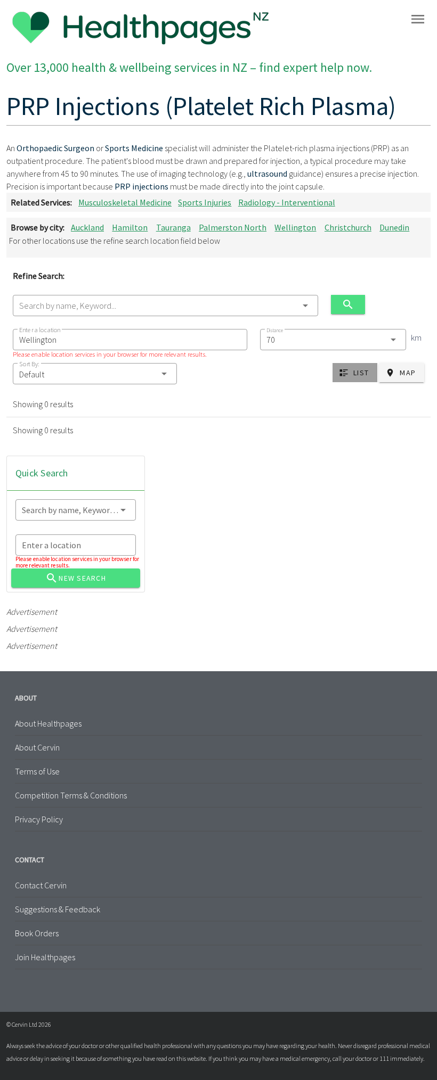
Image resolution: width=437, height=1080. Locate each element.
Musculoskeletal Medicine (125, 202)
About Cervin (37, 747)
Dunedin (394, 227)
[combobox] (165, 305)
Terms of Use (37, 771)
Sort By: (29, 364)
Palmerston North (232, 227)
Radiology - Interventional (286, 202)
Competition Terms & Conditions (71, 795)
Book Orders (37, 933)
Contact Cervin (41, 885)
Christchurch (348, 227)
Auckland (87, 227)
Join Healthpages (45, 957)
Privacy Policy (39, 819)
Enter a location (39, 330)
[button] (95, 373)
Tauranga (173, 227)
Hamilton (130, 227)
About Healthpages (48, 723)
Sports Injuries (204, 202)
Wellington (295, 227)
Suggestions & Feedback (57, 909)
